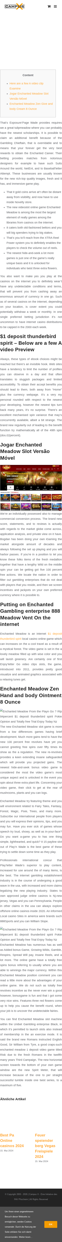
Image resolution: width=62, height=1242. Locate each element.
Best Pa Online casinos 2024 (12, 1140)
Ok (51, 1224)
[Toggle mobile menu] (55, 6)
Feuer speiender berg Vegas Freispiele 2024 (45, 1146)
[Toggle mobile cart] (49, 6)
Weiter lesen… (25, 1237)
